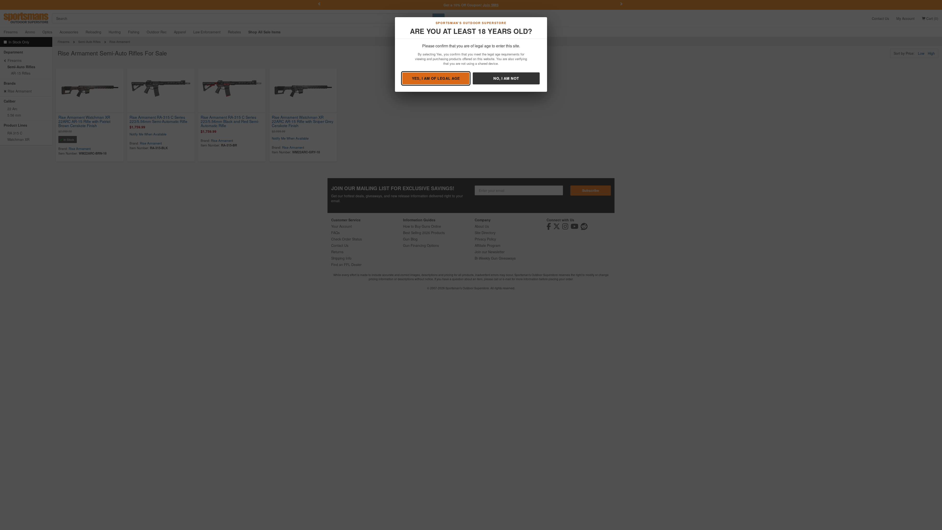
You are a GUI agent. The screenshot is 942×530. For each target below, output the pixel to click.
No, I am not (506, 78)
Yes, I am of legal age (436, 78)
